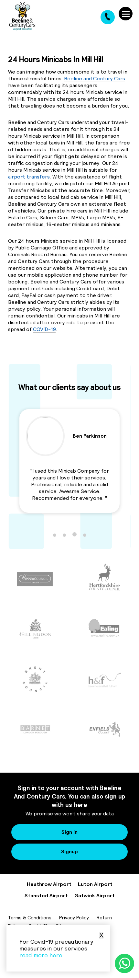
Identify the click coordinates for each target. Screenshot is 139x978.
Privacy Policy (74, 918)
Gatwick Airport (94, 895)
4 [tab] (84, 535)
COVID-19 (44, 329)
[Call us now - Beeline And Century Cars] (108, 17)
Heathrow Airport (49, 884)
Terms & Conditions (29, 918)
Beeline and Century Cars (94, 78)
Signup (69, 851)
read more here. (41, 955)
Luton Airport (95, 884)
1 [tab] (54, 535)
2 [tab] (64, 535)
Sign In (69, 832)
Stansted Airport (46, 895)
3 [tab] (74, 534)
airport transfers (28, 176)
